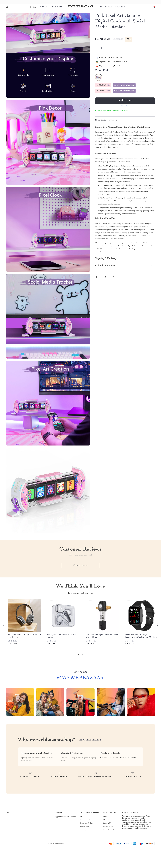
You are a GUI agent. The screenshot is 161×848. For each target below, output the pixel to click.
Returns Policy (85, 826)
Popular (44, 7)
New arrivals (105, 7)
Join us (80, 672)
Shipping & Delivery (87, 823)
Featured (120, 7)
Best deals (57, 7)
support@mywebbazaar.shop (65, 817)
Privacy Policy (108, 826)
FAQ (81, 817)
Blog (105, 817)
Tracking (83, 830)
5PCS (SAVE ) (103, 90)
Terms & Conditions (110, 830)
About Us (106, 820)
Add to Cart (125, 100)
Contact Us (107, 823)
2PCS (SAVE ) (103, 85)
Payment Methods (86, 820)
